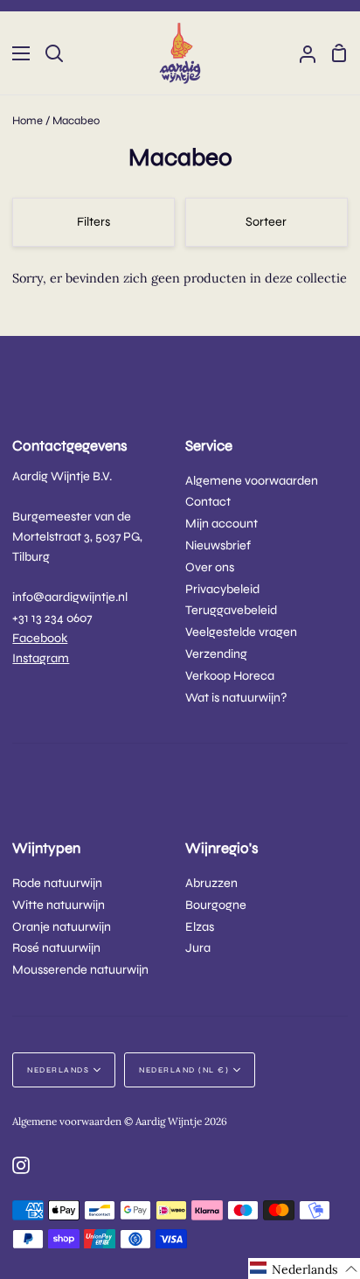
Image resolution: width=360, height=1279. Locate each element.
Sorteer (266, 221)
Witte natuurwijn (58, 905)
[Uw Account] (300, 52)
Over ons (209, 567)
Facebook (39, 638)
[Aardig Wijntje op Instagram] (21, 1165)
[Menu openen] (15, 53)
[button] (304, 1268)
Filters (93, 221)
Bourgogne (215, 905)
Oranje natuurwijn (61, 926)
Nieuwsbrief (218, 545)
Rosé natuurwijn (56, 947)
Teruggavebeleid (231, 610)
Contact (208, 501)
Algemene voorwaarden (251, 480)
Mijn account (221, 523)
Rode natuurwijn (57, 883)
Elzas (199, 926)
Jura (198, 947)
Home (27, 121)
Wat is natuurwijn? (236, 697)
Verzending (216, 653)
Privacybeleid (222, 589)
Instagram (40, 658)
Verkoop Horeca (229, 675)
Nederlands (58, 1070)
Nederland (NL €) (184, 1070)
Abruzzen (211, 883)
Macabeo (76, 121)
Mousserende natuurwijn (80, 969)
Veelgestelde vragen (241, 632)
